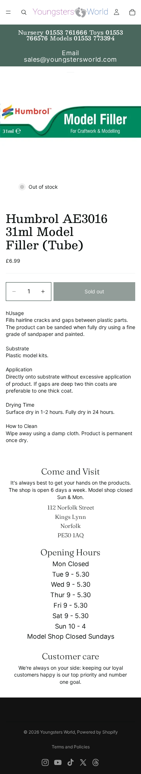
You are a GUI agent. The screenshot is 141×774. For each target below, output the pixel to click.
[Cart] (132, 12)
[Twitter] (83, 762)
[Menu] (8, 12)
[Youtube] (58, 762)
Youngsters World (57, 732)
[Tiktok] (70, 762)
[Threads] (95, 762)
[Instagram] (45, 762)
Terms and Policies (71, 746)
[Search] (24, 12)
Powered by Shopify (97, 732)
